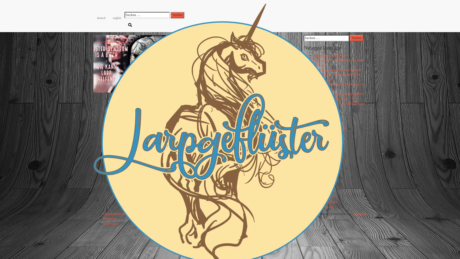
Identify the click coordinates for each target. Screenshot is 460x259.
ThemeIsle (359, 214)
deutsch (101, 18)
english (117, 18)
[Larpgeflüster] (218, 6)
